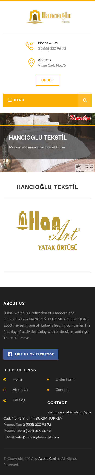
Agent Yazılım (49, 458)
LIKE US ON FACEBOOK (34, 354)
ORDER (47, 80)
